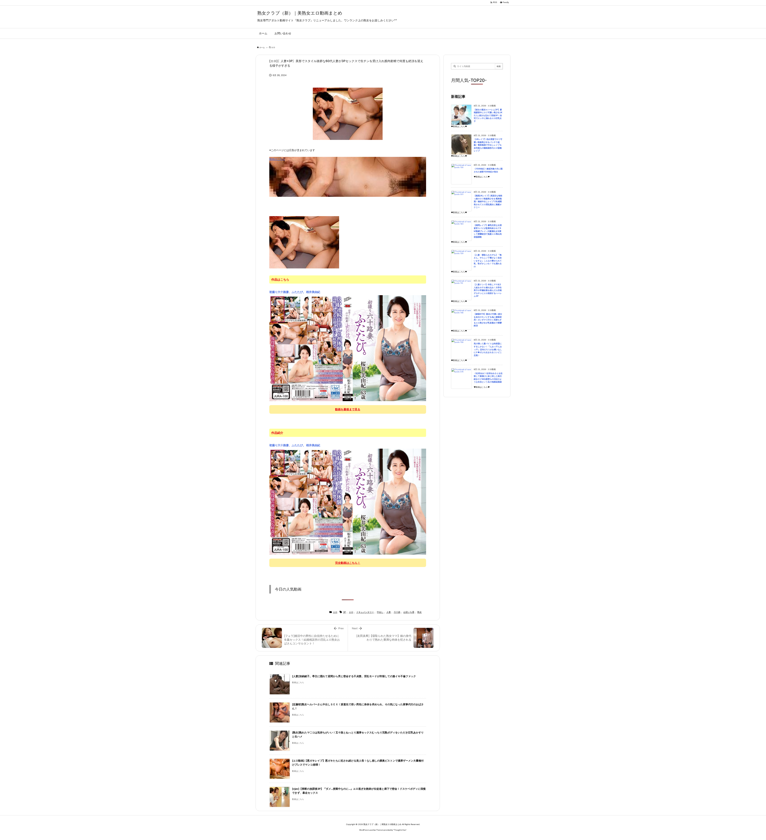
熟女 (419, 612)
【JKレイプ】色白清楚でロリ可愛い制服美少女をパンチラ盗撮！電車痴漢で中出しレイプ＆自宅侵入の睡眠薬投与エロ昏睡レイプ (488, 145)
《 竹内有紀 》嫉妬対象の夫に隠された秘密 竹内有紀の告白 (488, 170)
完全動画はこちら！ (347, 562)
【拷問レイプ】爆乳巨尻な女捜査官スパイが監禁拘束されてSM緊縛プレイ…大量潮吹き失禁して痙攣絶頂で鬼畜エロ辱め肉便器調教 (488, 231)
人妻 (388, 612)
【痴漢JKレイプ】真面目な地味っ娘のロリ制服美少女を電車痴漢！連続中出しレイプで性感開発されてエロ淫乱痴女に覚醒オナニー (488, 201)
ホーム (262, 47)
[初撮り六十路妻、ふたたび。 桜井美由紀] (347, 348)
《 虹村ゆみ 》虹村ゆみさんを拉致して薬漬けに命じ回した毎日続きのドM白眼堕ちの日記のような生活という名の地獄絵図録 (488, 377)
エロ (273, 47)
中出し (380, 612)
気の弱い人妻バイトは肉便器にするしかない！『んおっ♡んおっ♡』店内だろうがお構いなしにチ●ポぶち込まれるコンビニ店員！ (488, 349)
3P (344, 612)
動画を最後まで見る (347, 409)
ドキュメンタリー (365, 612)
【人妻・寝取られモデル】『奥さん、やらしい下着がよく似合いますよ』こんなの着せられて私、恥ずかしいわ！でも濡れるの (488, 261)
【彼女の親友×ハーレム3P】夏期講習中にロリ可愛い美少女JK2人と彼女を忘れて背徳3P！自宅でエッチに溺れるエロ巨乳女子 (488, 115)
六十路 (397, 612)
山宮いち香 (408, 612)
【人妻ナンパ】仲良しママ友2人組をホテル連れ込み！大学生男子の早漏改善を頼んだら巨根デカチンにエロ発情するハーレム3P (488, 290)
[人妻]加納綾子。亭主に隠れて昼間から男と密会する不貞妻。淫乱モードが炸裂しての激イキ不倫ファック (354, 676)
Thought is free (400, 830)
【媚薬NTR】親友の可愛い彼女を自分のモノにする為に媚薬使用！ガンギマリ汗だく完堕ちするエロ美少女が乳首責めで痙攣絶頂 (488, 320)
